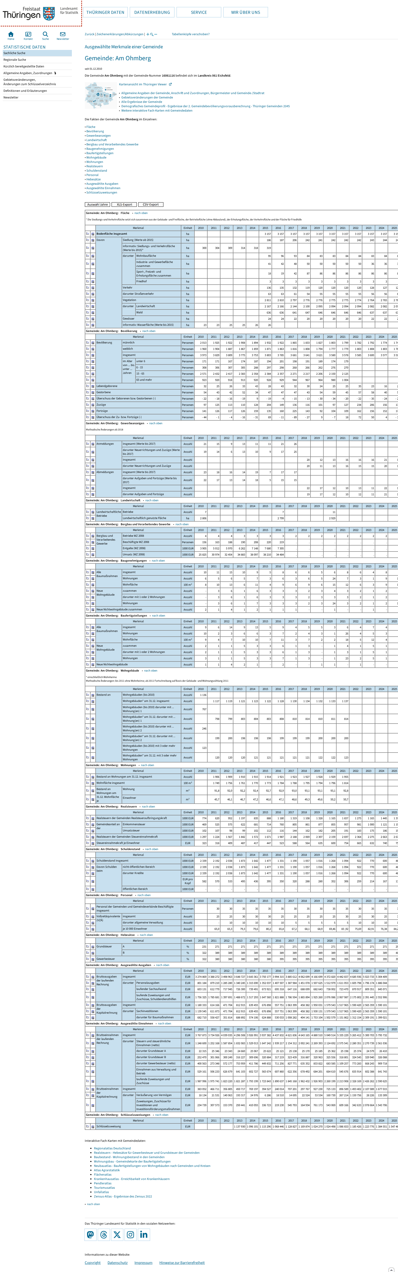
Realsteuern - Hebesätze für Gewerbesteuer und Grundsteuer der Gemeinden (147, 1153)
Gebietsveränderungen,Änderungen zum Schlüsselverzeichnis (29, 82)
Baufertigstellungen (100, 153)
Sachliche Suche (14, 53)
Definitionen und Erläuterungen (25, 91)
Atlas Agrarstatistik (107, 1170)
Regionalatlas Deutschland (112, 1148)
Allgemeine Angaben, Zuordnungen (28, 73)
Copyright (93, 1262)
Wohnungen (94, 162)
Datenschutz (118, 1262)
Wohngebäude (96, 157)
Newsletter (10, 97)
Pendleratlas (102, 1183)
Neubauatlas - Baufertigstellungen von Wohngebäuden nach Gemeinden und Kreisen (152, 1166)
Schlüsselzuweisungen (101, 192)
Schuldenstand (96, 170)
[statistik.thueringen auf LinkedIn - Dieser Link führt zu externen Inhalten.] (145, 1234)
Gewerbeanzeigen (98, 135)
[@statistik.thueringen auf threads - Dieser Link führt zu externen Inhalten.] (104, 1234)
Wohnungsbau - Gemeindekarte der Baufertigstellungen (132, 1161)
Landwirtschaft (96, 140)
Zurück (89, 34)
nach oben (141, 213)
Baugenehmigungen (100, 149)
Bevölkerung (95, 131)
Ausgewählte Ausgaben (102, 184)
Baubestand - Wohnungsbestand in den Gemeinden (129, 1157)
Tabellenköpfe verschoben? (191, 34)
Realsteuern (94, 166)
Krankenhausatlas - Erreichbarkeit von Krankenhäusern (132, 1179)
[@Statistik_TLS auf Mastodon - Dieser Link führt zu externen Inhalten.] (91, 1234)
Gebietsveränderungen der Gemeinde (147, 97)
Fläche (90, 127)
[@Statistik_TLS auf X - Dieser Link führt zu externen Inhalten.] (118, 1234)
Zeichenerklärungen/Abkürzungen (120, 34)
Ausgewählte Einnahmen (103, 188)
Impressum (143, 1262)
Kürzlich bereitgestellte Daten (23, 66)
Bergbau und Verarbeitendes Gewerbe (112, 144)
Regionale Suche (14, 60)
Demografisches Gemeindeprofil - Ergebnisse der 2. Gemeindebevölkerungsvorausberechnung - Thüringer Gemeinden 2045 (205, 106)
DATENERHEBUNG (150, 12)
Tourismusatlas (104, 1187)
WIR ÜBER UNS (241, 12)
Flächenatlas (102, 1174)
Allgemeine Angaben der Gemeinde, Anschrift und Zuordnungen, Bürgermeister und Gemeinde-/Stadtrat (192, 93)
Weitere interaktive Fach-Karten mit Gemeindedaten (157, 110)
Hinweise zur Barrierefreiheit (182, 1262)
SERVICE (191, 12)
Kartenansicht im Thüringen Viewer (144, 84)
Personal (92, 175)
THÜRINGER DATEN (103, 12)
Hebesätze (93, 179)
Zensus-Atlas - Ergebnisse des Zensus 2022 (123, 1196)
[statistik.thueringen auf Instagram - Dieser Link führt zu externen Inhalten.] (131, 1234)
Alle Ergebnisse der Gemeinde (141, 102)
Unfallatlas (101, 1192)
